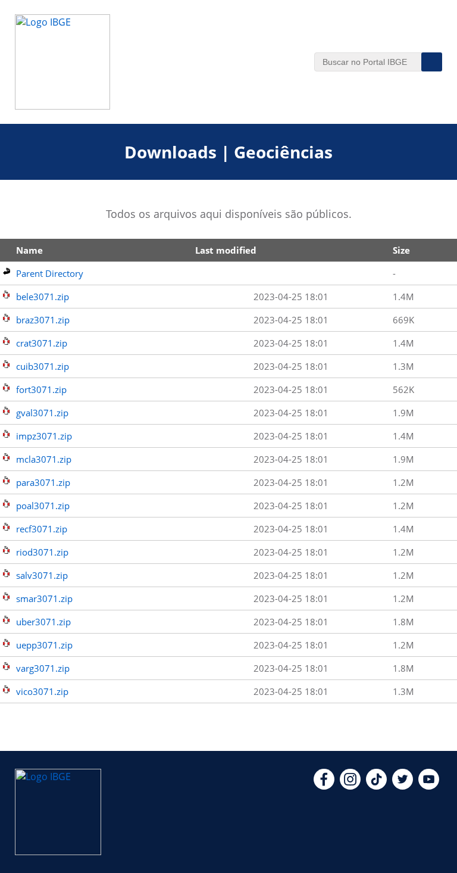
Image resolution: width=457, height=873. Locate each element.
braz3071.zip (43, 320)
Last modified (225, 250)
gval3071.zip (42, 413)
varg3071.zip (43, 668)
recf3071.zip (41, 529)
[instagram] (350, 786)
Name (29, 250)
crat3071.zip (41, 343)
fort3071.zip (41, 389)
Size (401, 250)
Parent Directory (49, 273)
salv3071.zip (42, 575)
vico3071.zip (42, 691)
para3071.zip (43, 482)
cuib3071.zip (42, 366)
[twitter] (402, 786)
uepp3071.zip (44, 645)
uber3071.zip (43, 622)
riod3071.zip (42, 552)
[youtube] (428, 786)
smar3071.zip (44, 598)
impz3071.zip (44, 436)
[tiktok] (376, 786)
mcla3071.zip (43, 459)
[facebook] (324, 786)
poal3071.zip (43, 506)
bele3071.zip (42, 297)
